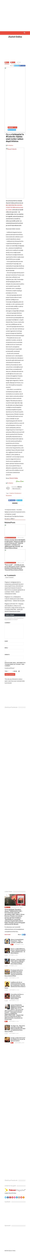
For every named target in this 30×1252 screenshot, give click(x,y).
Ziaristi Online (15, 36)
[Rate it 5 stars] (16, 503)
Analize (8, 907)
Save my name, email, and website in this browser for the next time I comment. (15, 664)
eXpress (7, 64)
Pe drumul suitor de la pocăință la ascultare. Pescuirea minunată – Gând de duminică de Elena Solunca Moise (14, 973)
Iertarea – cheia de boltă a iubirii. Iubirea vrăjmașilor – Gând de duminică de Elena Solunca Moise (18, 961)
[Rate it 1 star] (12, 503)
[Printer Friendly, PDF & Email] (19, 481)
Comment (8, 622)
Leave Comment (9, 577)
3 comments (12, 129)
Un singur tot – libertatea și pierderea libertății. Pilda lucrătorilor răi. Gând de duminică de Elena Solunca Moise (15, 1028)
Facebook (23, 65)
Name (6, 641)
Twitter (16, 65)
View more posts (16, 488)
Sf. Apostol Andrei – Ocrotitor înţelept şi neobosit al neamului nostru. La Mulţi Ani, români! (15, 512)
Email (6, 647)
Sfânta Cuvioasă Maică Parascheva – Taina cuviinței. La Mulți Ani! (17, 941)
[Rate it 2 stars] (13, 503)
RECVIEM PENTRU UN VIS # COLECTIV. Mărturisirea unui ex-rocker (14, 207)
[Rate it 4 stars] (15, 503)
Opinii (13, 62)
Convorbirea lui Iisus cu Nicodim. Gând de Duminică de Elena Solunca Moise (17, 996)
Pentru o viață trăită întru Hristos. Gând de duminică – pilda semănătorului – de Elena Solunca (18, 951)
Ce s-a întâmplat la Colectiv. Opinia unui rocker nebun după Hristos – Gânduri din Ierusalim (15, 598)
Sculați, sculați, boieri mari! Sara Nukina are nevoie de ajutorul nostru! (18, 1039)
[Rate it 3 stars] (14, 503)
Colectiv (11, 493)
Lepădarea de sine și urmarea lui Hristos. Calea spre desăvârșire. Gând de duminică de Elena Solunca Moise (15, 985)
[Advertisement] (15, 15)
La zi (7, 62)
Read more (7, 934)
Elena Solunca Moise (10, 537)
